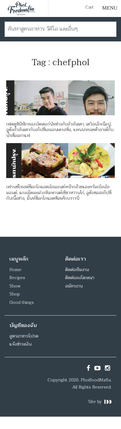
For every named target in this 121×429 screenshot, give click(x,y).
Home (15, 269)
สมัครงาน (74, 286)
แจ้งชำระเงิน (20, 344)
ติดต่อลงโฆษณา (79, 277)
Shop (14, 294)
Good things (21, 302)
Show (14, 286)
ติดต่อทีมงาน (77, 269)
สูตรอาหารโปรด (23, 336)
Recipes (17, 277)
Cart (89, 7)
